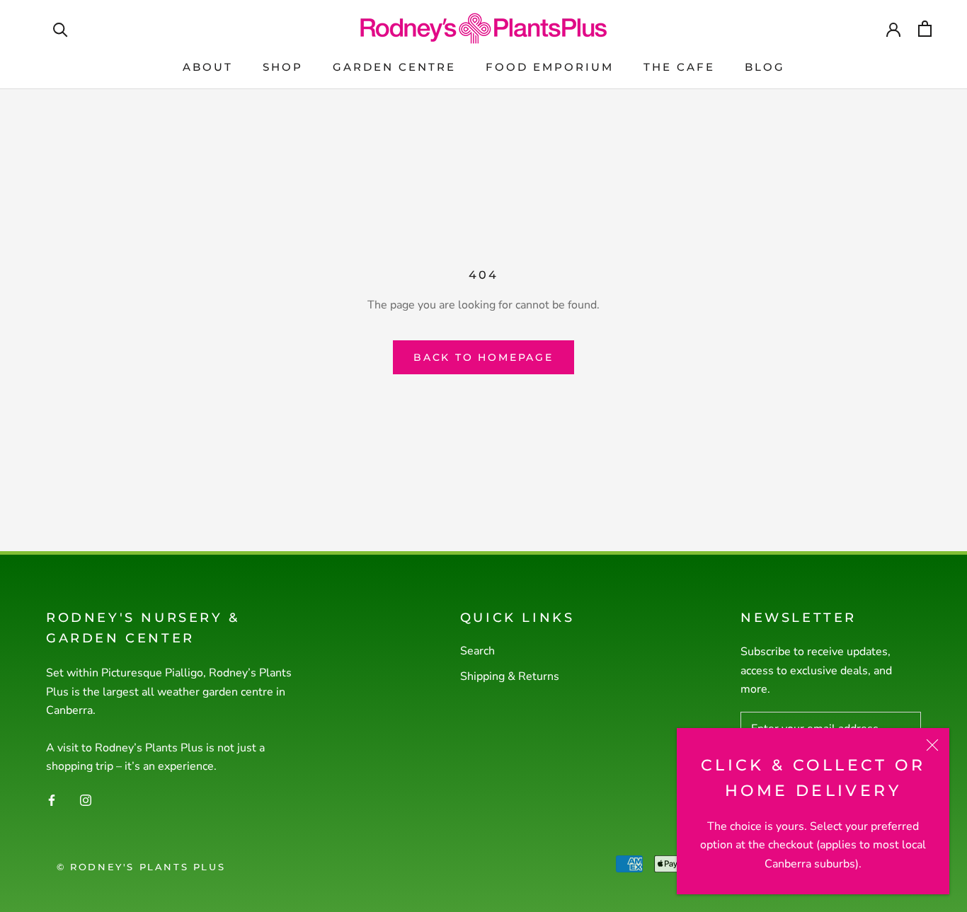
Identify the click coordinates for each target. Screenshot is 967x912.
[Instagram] (85, 799)
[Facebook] (51, 799)
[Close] (932, 745)
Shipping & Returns (509, 676)
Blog (765, 67)
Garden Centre (394, 67)
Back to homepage (483, 357)
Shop (283, 67)
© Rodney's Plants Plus (141, 866)
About (208, 67)
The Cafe (679, 67)
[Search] (60, 28)
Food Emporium (550, 67)
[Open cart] (925, 29)
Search (477, 651)
